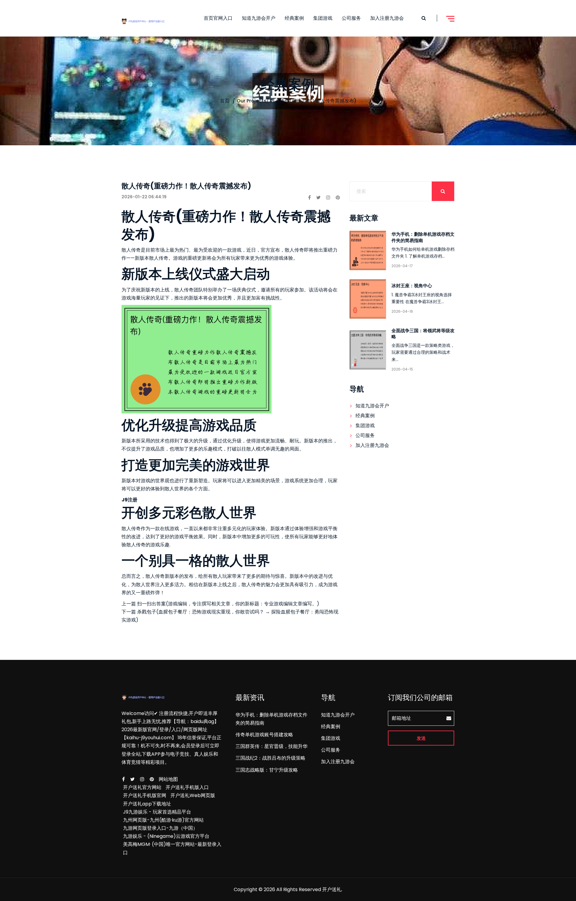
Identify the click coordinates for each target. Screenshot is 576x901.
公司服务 (351, 18)
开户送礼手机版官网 (144, 795)
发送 (421, 738)
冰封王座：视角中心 (412, 285)
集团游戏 (322, 18)
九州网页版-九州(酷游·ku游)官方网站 (163, 820)
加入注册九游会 (387, 18)
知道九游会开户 (258, 18)
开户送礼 (331, 889)
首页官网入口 (218, 18)
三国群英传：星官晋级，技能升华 (272, 746)
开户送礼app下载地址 (147, 803)
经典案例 (294, 18)
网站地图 (168, 779)
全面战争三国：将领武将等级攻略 (423, 333)
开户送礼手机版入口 (187, 787)
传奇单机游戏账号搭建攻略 (264, 734)
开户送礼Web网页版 (192, 795)
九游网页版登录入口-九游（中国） (160, 828)
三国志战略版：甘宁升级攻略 (267, 770)
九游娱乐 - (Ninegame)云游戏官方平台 (166, 836)
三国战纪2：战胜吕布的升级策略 (270, 758)
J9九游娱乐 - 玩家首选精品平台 (157, 811)
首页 (225, 100)
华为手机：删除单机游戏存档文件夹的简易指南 (423, 237)
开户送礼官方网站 (142, 787)
